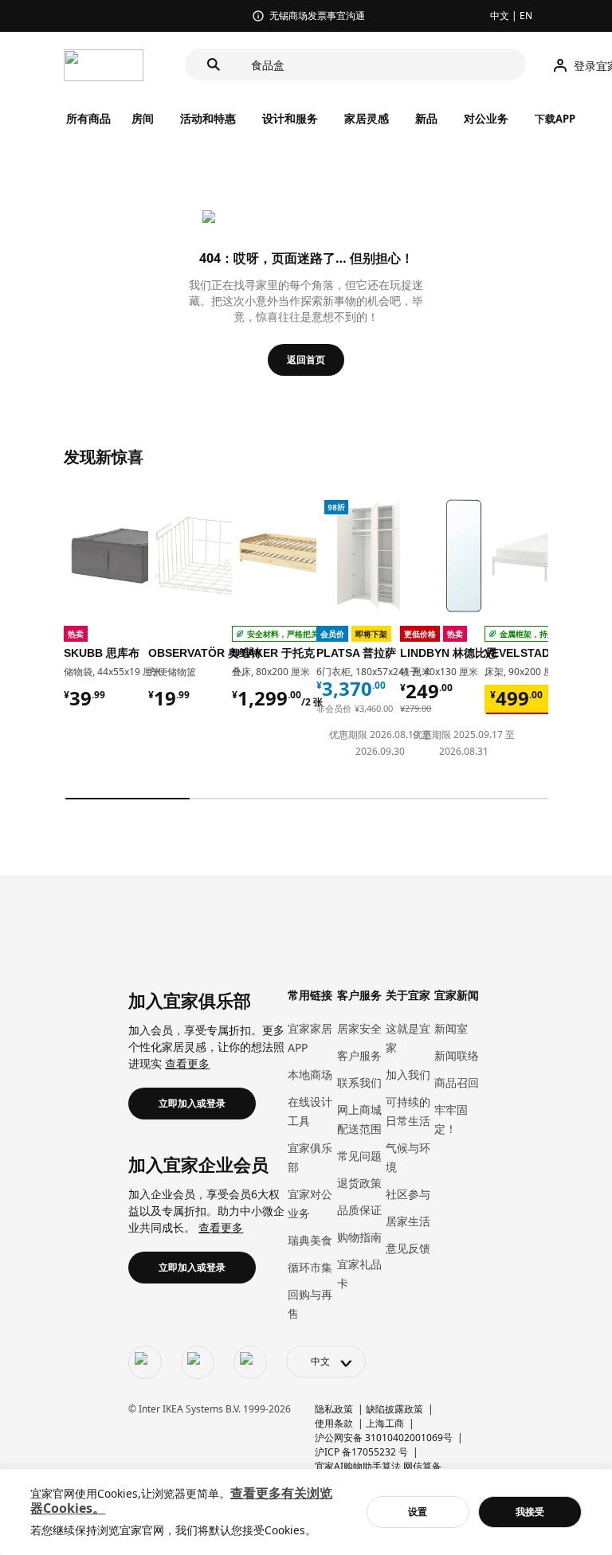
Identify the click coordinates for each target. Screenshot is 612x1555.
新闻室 (451, 1028)
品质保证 (359, 1209)
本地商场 (310, 1074)
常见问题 (359, 1155)
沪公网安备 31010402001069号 (384, 1437)
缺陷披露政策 (394, 1409)
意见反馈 (408, 1248)
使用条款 (334, 1423)
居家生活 (408, 1221)
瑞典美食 (310, 1240)
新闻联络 (456, 1055)
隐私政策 (334, 1409)
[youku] (250, 1362)
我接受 (530, 1511)
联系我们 (359, 1082)
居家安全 (359, 1028)
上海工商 (385, 1423)
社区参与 (408, 1193)
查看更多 (187, 1063)
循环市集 (310, 1267)
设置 (417, 1511)
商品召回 (456, 1082)
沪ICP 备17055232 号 (361, 1452)
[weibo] (197, 1362)
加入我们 (408, 1074)
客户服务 (359, 1055)
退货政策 (359, 1182)
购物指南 (359, 1236)
